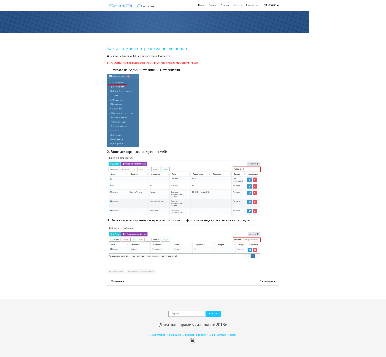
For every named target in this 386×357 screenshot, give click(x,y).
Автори (232, 335)
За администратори (147, 56)
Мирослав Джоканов (121, 56)
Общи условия (157, 335)
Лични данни (174, 335)
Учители (238, 5)
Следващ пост (268, 281)
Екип (212, 335)
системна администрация (142, 272)
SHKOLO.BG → (271, 5)
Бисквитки (201, 335)
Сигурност (188, 335)
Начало (201, 5)
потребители (117, 272)
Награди (221, 335)
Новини (212, 5)
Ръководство (164, 56)
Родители (225, 5)
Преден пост (117, 281)
